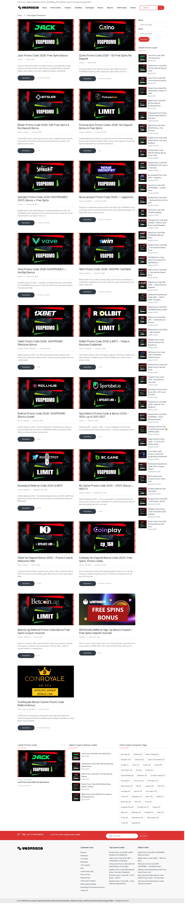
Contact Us (84, 890)
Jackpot (149, 786)
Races (124, 812)
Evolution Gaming (158, 775)
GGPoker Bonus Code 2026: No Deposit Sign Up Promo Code (157, 152)
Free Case (139, 781)
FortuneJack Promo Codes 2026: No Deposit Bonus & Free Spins (157, 115)
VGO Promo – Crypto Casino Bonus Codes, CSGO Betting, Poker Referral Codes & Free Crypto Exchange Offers (54, 2)
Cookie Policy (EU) (87, 871)
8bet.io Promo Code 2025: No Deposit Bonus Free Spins (157, 524)
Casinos (68, 8)
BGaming (138, 754)
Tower (124, 823)
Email (141, 29)
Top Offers (84, 859)
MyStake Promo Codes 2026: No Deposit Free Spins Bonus (156, 342)
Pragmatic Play (127, 807)
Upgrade (136, 823)
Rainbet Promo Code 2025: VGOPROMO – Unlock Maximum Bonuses (157, 416)
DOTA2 (149, 770)
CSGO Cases (122, 8)
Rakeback (136, 812)
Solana (124, 817)
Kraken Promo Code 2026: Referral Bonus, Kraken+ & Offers (157, 90)
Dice (139, 770)
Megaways (137, 796)
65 (39, 439)
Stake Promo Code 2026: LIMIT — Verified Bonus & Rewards (157, 319)
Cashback (139, 759)
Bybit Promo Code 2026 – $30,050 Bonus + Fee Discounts (157, 127)
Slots (160, 812)
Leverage (125, 791)
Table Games (153, 817)
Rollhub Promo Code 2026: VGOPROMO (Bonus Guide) (157, 308)
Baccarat (125, 754)
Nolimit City (126, 802)
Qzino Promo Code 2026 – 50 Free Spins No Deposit (157, 79)
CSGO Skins (126, 770)
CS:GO (158, 765)
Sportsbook (137, 817)
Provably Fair (143, 807)
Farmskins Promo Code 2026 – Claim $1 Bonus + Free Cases (156, 379)
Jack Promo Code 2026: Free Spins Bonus (43, 55)
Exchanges (90, 8)
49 (39, 367)
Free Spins (153, 781)
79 (39, 150)
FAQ (82, 868)
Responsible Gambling (88, 884)
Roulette (149, 812)
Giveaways (84, 855)
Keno (161, 786)
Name (141, 20)
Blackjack (126, 759)
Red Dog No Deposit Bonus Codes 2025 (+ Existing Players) (157, 466)
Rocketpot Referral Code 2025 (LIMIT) (40, 485)
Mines (149, 796)
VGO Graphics (85, 865)
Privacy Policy (85, 874)
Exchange (125, 781)
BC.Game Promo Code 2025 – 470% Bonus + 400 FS (157, 500)
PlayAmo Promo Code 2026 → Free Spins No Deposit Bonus (157, 247)
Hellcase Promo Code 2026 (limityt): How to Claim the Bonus (157, 367)
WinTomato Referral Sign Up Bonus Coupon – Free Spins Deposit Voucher (106, 631)
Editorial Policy (86, 878)
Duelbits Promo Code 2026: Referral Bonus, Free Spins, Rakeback (157, 140)
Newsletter (84, 862)
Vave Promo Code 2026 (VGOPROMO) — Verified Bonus (157, 187)
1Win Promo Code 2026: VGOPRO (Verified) (105, 269)
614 (101, 511)
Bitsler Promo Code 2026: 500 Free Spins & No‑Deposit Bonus (157, 103)
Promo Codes (55, 8)
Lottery (124, 796)
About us (84, 852)
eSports (110, 8)
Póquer (156, 807)
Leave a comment (44, 78)
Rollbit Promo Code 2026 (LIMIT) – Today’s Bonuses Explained (157, 284)
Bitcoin (100, 8)
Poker (148, 802)
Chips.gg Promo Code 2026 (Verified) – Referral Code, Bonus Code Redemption (157, 222)
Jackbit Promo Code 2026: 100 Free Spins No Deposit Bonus (157, 68)
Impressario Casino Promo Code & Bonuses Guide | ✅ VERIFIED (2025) (157, 429)
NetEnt (160, 796)
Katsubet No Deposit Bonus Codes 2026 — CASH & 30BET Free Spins (157, 297)
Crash (135, 765)
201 (101, 367)
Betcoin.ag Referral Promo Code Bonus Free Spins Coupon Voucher (44, 631)
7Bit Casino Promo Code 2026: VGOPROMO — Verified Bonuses (156, 354)
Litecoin (138, 791)
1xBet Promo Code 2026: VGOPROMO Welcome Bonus (156, 235)
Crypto (147, 765)
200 (40, 583)
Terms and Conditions (88, 881)
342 (40, 508)
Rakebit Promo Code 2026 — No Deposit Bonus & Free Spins (157, 200)
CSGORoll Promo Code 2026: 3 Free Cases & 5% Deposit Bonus (157, 259)
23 (101, 436)
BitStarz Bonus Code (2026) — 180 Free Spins (157, 331)
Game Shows (126, 786)
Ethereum (142, 775)
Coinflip (125, 765)
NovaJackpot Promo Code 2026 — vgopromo (106, 197)
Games (133, 8)
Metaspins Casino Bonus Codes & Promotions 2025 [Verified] (157, 511)
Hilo (138, 786)
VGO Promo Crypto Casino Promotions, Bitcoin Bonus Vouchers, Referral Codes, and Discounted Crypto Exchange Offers (68, 901)
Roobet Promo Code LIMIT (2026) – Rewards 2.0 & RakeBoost (157, 404)
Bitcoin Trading (152, 754)
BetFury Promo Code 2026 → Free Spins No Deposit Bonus (157, 272)
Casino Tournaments (156, 759)
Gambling (78, 8)
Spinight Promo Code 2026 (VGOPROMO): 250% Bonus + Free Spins (43, 198)
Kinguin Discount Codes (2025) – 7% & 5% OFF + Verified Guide (156, 441)
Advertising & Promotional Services (93, 887)
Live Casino (151, 791)
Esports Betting (127, 775)
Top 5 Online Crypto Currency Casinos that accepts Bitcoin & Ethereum (157, 454)
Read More (26, 78)
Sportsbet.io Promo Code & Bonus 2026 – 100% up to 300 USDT (103, 415)
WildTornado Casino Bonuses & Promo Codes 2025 (156, 478)
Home (44, 8)
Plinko (138, 802)
